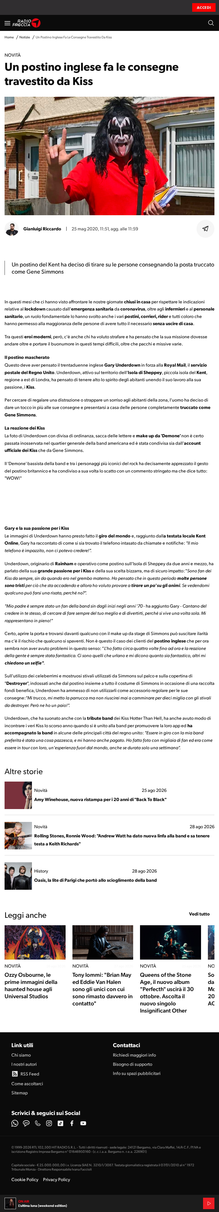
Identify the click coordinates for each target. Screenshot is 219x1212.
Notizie (24, 37)
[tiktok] (60, 1123)
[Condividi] (205, 228)
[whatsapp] (14, 1123)
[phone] (37, 1123)
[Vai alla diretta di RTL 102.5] (208, 1203)
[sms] (26, 1123)
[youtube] (83, 1123)
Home (9, 37)
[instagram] (49, 1123)
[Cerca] (211, 22)
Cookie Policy (24, 1179)
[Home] (27, 22)
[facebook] (71, 1123)
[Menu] (7, 23)
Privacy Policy (56, 1179)
